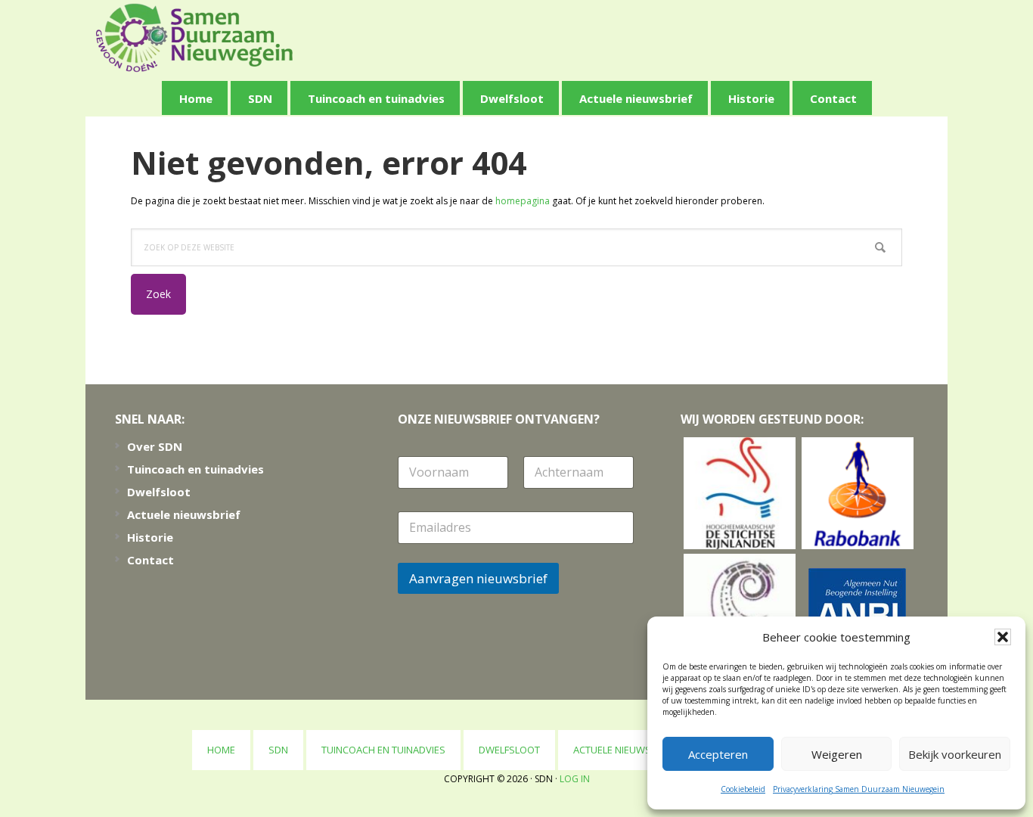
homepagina (522, 200)
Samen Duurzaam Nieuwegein (194, 38)
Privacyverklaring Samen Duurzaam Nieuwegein (859, 789)
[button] (1002, 637)
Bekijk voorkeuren (954, 754)
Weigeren (836, 754)
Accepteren (718, 754)
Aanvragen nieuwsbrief (478, 578)
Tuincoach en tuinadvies (195, 469)
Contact (150, 559)
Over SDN (154, 446)
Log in (575, 778)
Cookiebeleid (743, 789)
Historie (150, 537)
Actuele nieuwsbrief (183, 514)
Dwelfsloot (159, 491)
